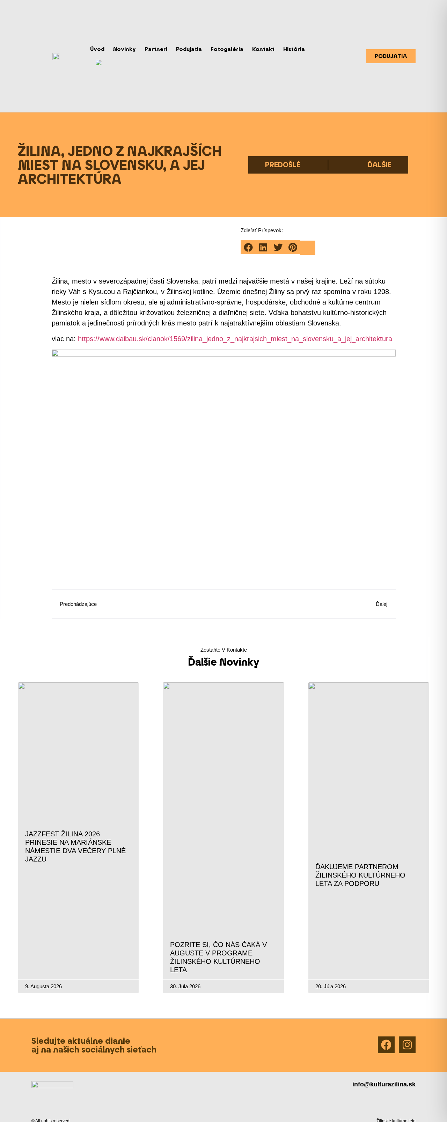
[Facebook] (386, 1044)
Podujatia (189, 49)
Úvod (97, 49)
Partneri (156, 49)
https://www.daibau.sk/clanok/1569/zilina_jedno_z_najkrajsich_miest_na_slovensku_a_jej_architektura (235, 339)
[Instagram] (407, 1044)
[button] (248, 247)
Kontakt (263, 49)
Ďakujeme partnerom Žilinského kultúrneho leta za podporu (360, 875)
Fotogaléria (227, 49)
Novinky (124, 49)
